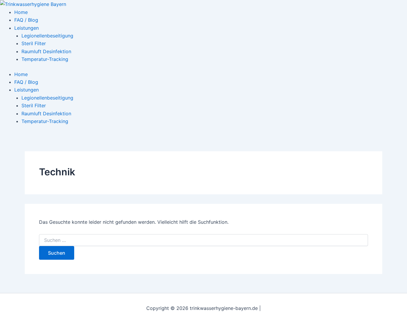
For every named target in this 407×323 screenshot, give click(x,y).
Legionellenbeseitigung (47, 36)
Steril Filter (33, 43)
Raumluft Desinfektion (46, 51)
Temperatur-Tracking (44, 59)
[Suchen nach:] (203, 240)
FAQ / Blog (26, 20)
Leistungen (26, 28)
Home (21, 12)
